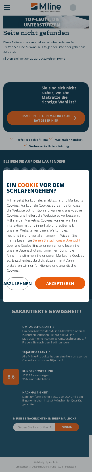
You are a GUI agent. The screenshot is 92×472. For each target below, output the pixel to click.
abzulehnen (17, 283)
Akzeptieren (60, 283)
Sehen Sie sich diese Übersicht (56, 240)
